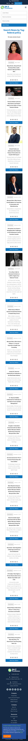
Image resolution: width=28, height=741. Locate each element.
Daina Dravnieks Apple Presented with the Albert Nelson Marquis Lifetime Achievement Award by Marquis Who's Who (14, 521)
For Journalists (14, 722)
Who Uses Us (14, 709)
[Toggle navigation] (25, 7)
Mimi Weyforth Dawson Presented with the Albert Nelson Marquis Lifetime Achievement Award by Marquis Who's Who (14, 489)
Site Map (21, 739)
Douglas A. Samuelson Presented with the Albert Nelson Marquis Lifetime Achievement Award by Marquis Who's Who (14, 429)
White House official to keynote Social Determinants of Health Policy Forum (14, 311)
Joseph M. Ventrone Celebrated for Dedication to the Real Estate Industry (14, 373)
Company (14, 705)
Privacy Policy (8, 739)
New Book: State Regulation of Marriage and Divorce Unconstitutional (14, 549)
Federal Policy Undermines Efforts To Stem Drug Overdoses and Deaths (14, 609)
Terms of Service (15, 739)
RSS (14, 718)
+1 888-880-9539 (15, 674)
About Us (14, 707)
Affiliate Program (14, 701)
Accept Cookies (7, 736)
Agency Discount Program (14, 697)
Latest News (5, 12)
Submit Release (18, 3)
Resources (14, 714)
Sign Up (8, 3)
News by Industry (6, 16)
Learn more (19, 730)
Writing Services (14, 699)
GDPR (21, 732)
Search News (5, 25)
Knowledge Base (14, 716)
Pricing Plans (14, 695)
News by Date (5, 21)
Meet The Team (14, 711)
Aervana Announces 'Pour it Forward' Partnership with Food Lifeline (14, 459)
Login (12, 3)
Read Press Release (14, 122)
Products (14, 693)
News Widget (14, 720)
